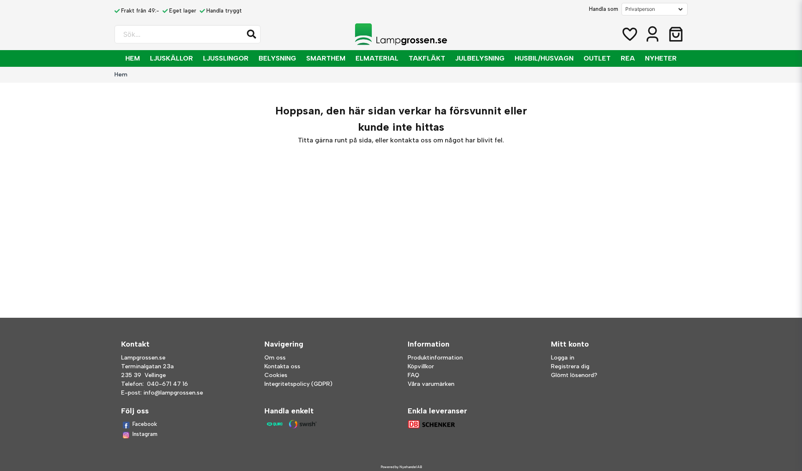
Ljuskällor (171, 58)
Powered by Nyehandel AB (401, 467)
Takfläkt (427, 58)
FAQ (413, 375)
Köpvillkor (421, 366)
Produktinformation (435, 357)
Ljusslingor (226, 58)
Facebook (144, 424)
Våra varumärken (431, 383)
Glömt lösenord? (574, 375)
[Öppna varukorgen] (676, 34)
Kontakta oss (282, 366)
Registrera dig (570, 366)
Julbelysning (480, 58)
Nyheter (661, 58)
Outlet (597, 58)
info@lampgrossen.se (173, 392)
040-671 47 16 (167, 383)
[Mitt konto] (652, 34)
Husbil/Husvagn (544, 58)
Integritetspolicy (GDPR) (298, 383)
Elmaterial (376, 58)
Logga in (562, 357)
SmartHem (325, 58)
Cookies (275, 375)
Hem (132, 58)
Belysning (277, 58)
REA (628, 58)
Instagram (144, 434)
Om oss (275, 357)
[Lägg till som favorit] (629, 34)
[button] (251, 34)
